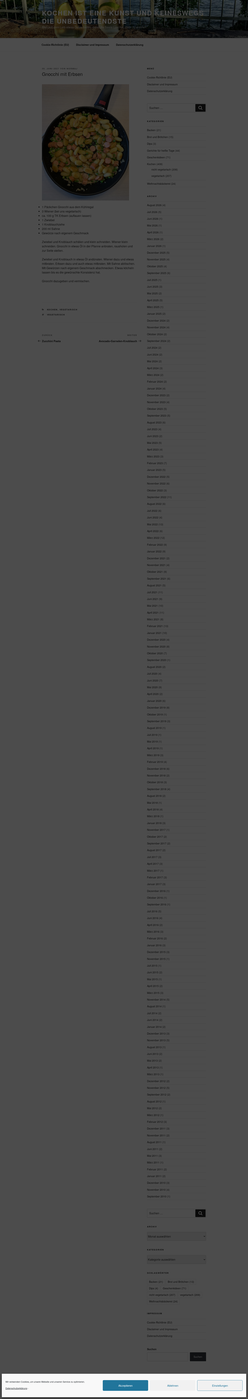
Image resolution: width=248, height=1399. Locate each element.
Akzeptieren (125, 1385)
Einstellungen (220, 1385)
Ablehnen (172, 1385)
